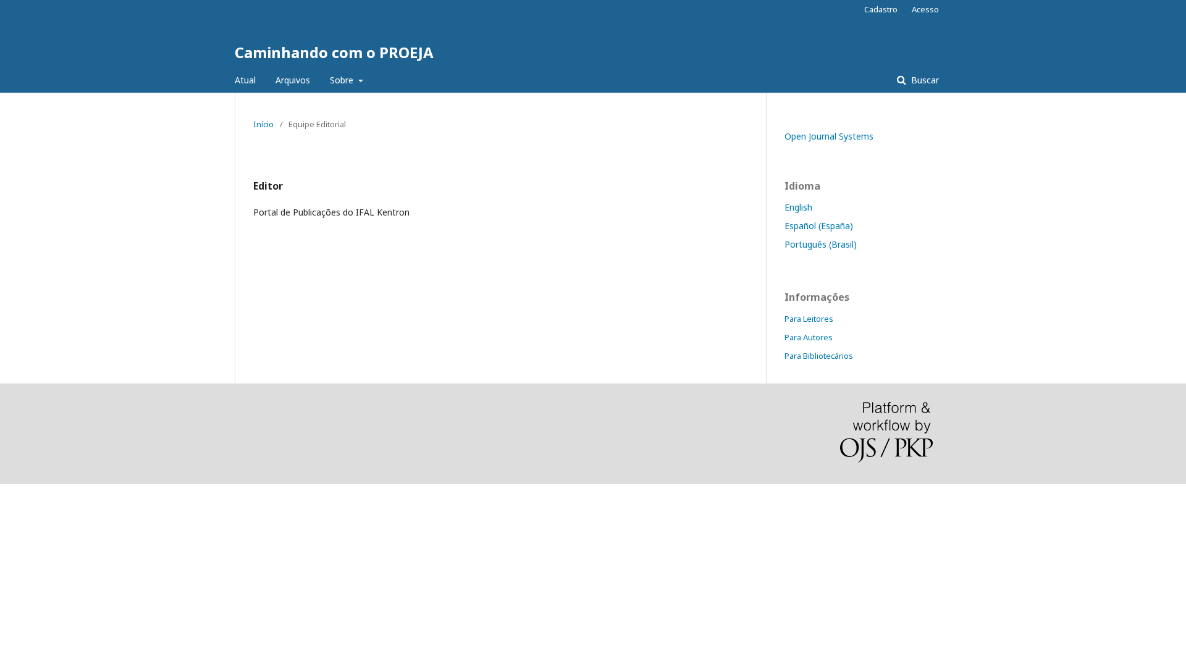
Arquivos (292, 80)
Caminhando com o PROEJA (334, 52)
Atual (245, 80)
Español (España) (818, 226)
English (798, 207)
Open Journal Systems (828, 136)
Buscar (924, 80)
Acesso (925, 9)
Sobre (343, 80)
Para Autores (808, 337)
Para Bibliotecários (818, 355)
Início (263, 124)
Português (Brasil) (820, 244)
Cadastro (881, 9)
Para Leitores (808, 318)
